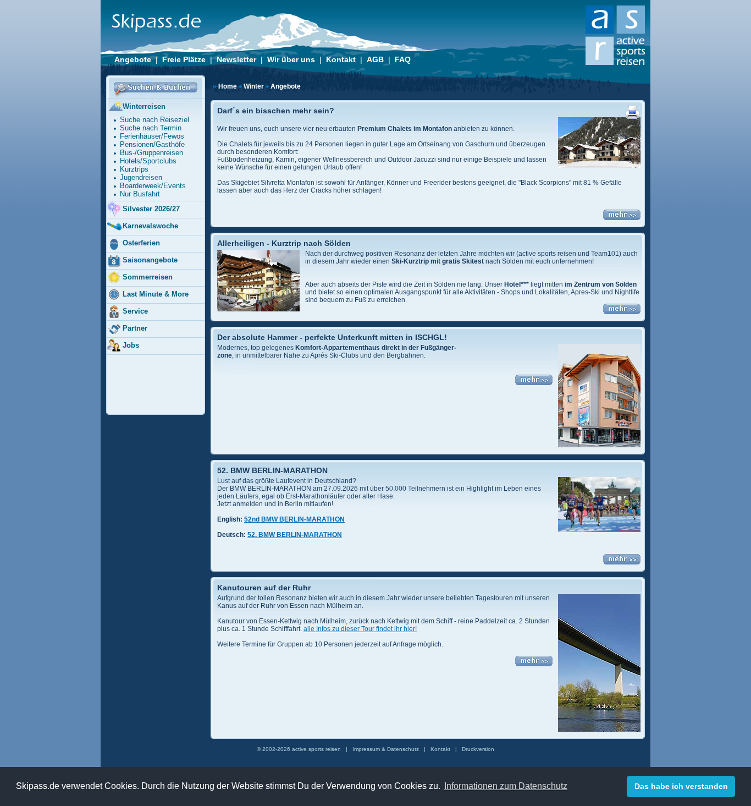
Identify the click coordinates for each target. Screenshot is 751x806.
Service (135, 311)
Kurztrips (134, 169)
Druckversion (478, 749)
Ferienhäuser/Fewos (152, 136)
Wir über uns (291, 59)
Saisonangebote (150, 260)
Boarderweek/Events (153, 186)
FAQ (403, 59)
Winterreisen (144, 106)
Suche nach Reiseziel (154, 120)
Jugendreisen (141, 177)
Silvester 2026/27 (151, 209)
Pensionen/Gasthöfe (152, 144)
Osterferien (141, 243)
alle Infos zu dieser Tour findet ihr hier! (360, 629)
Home (227, 86)
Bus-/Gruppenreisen (151, 153)
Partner (135, 328)
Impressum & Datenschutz (385, 749)
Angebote (132, 59)
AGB (375, 59)
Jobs (131, 345)
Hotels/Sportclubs (148, 161)
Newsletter (236, 59)
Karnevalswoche (150, 226)
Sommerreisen (148, 277)
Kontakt (341, 59)
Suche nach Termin (150, 128)
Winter (254, 86)
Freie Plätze (184, 59)
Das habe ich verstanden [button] (681, 786)
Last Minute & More (156, 294)
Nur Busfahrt (140, 194)
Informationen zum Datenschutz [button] (505, 786)
